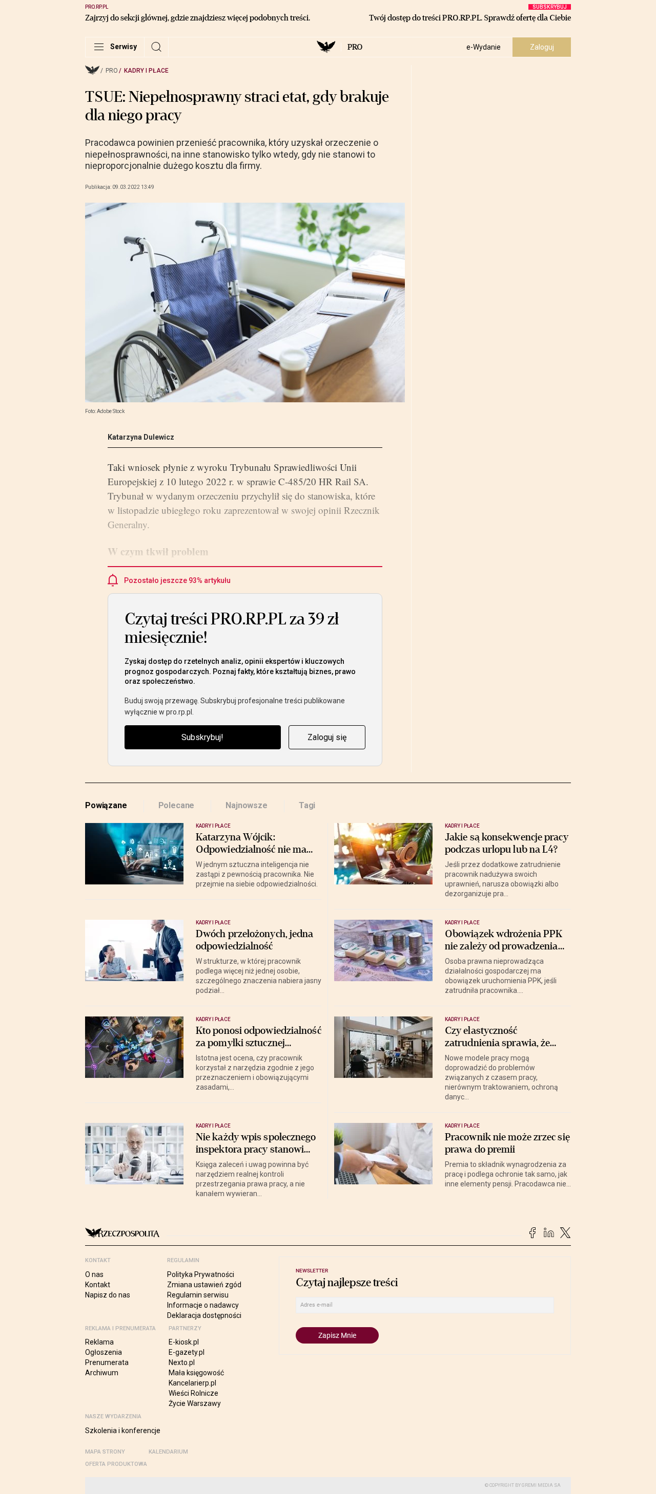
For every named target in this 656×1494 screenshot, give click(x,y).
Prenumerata (107, 1362)
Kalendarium (168, 1451)
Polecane (176, 805)
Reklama (99, 1342)
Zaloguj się (327, 737)
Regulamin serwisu (198, 1295)
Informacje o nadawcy (203, 1305)
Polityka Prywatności (200, 1274)
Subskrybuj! (202, 737)
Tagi (307, 805)
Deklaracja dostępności (204, 1315)
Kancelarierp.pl (192, 1383)
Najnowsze (246, 805)
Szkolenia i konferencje (122, 1430)
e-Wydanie (483, 47)
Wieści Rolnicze (193, 1393)
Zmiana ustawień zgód (204, 1285)
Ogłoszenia (103, 1352)
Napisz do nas (107, 1295)
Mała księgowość (196, 1373)
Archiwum (101, 1373)
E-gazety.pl (186, 1352)
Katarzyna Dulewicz (141, 437)
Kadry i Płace (146, 70)
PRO (354, 47)
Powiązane (106, 805)
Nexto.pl (182, 1362)
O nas (94, 1274)
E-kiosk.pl (184, 1342)
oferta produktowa (116, 1464)
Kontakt (97, 1285)
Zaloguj (542, 47)
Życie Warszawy (195, 1403)
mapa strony (105, 1451)
